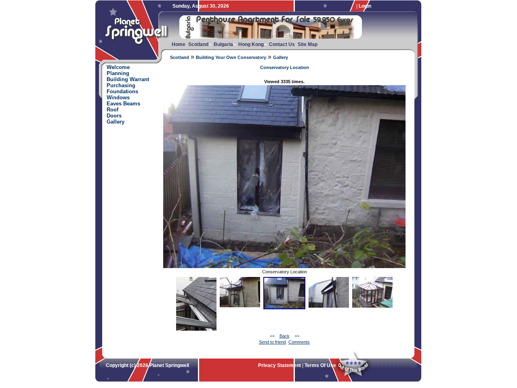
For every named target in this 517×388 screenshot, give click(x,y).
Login (365, 6)
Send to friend (272, 342)
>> (296, 335)
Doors (114, 116)
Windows (118, 97)
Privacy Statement (279, 365)
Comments (299, 342)
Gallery (280, 57)
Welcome (118, 67)
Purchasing (121, 85)
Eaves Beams (123, 104)
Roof (112, 110)
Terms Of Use (320, 365)
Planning (118, 73)
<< (272, 335)
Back (285, 335)
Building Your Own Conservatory (231, 57)
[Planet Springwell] (138, 47)
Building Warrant (128, 79)
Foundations (122, 91)
